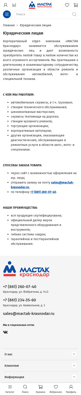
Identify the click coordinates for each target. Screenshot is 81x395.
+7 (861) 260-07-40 (19, 286)
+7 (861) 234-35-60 (19, 300)
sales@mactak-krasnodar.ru (28, 313)
